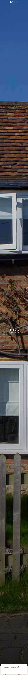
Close (14, 671)
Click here (10, 667)
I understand (7, 671)
